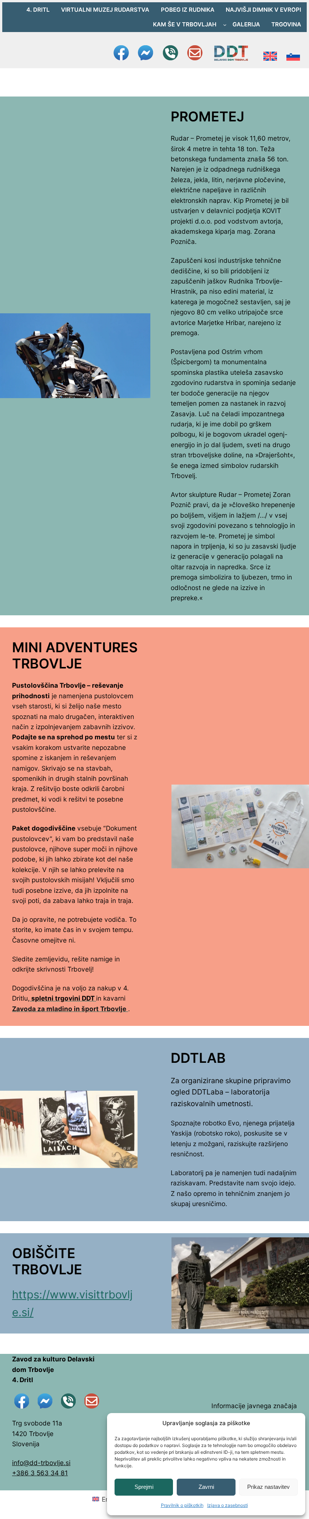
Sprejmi (144, 1487)
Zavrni (206, 1487)
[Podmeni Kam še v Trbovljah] (224, 24)
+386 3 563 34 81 (40, 1473)
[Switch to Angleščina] (270, 53)
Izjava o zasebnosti (227, 1505)
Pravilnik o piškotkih (182, 1505)
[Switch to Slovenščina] (293, 53)
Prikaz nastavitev (268, 1487)
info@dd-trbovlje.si (41, 1463)
